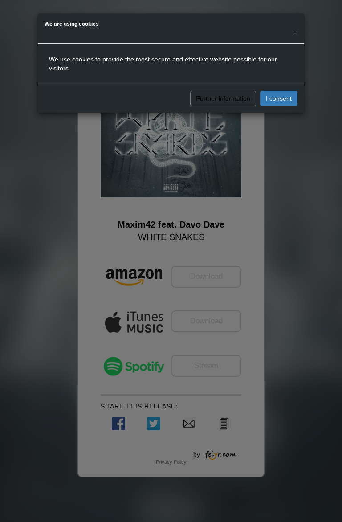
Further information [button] (223, 98)
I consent (279, 98)
